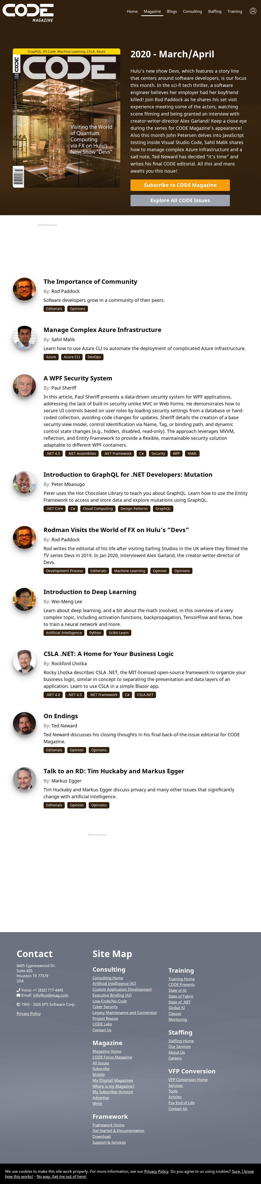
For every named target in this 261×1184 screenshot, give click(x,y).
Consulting (192, 11)
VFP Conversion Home (188, 1079)
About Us (176, 1052)
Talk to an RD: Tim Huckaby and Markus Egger (114, 771)
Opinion (160, 570)
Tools (173, 1090)
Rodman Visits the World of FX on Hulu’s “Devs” (116, 529)
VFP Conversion (192, 1071)
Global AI (176, 1007)
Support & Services (109, 1142)
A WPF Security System (78, 378)
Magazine (152, 11)
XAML (192, 453)
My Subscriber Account (113, 1091)
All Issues (101, 1062)
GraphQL (163, 508)
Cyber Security (105, 1006)
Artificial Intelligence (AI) (114, 983)
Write (97, 1103)
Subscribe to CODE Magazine (180, 185)
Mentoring (177, 1019)
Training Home (181, 978)
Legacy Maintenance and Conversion (125, 1012)
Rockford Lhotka (69, 663)
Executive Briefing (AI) (112, 995)
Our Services (179, 1046)
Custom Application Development (122, 989)
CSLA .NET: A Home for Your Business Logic (109, 653)
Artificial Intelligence (64, 632)
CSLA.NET (145, 694)
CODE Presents (181, 984)
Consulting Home (108, 977)
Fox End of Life (181, 1102)
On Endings (61, 716)
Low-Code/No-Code (110, 1000)
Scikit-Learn (119, 632)
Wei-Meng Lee (66, 601)
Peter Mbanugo (68, 484)
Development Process (64, 570)
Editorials (54, 308)
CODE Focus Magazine (112, 1057)
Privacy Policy (29, 1013)
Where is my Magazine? (114, 1086)
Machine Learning (129, 570)
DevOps (94, 356)
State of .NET (179, 1002)
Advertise (101, 1097)
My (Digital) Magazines (113, 1080)
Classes (174, 1013)
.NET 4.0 (53, 694)
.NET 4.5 (53, 453)
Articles (174, 1096)
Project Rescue (105, 1018)
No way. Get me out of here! (62, 1176)
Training (235, 11)
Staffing (214, 11)
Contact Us (102, 1029)
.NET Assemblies (82, 453)
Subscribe (101, 1068)
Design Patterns (134, 508)
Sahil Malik (63, 339)
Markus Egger (66, 781)
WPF (176, 453)
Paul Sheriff (63, 388)
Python (95, 632)
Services (175, 1085)
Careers (175, 1058)
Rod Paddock (65, 291)
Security (158, 453)
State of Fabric (180, 996)
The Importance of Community (90, 281)
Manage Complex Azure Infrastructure (102, 329)
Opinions (77, 308)
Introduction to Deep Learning (90, 591)
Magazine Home (107, 1051)
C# (141, 453)
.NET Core (54, 508)
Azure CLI (72, 356)
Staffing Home (181, 1040)
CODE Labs (102, 1023)
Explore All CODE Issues (180, 200)
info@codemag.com (50, 995)
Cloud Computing (98, 508)
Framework (110, 1116)
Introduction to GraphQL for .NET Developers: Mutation (128, 474)
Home (132, 11)
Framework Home (108, 1124)
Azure (51, 356)
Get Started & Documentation (118, 1130)
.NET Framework (118, 453)
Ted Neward (64, 726)
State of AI (177, 990)
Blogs (172, 11)
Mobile (99, 1074)
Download (102, 1136)
